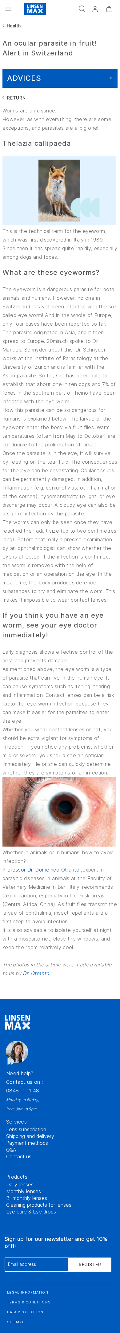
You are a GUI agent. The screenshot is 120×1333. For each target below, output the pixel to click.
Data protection (25, 1312)
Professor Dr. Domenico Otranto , (42, 870)
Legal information (27, 1292)
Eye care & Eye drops (31, 1212)
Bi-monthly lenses (26, 1198)
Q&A (11, 1150)
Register (90, 1264)
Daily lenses (20, 1184)
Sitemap (16, 1322)
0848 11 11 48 (22, 1090)
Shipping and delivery (30, 1136)
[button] (95, 9)
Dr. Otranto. (36, 973)
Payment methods (27, 1143)
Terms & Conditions (29, 1302)
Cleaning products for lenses (38, 1205)
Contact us (18, 1156)
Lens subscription (26, 1129)
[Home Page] (35, 9)
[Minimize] (108, 9)
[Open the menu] (8, 9)
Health (14, 25)
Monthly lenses (23, 1191)
